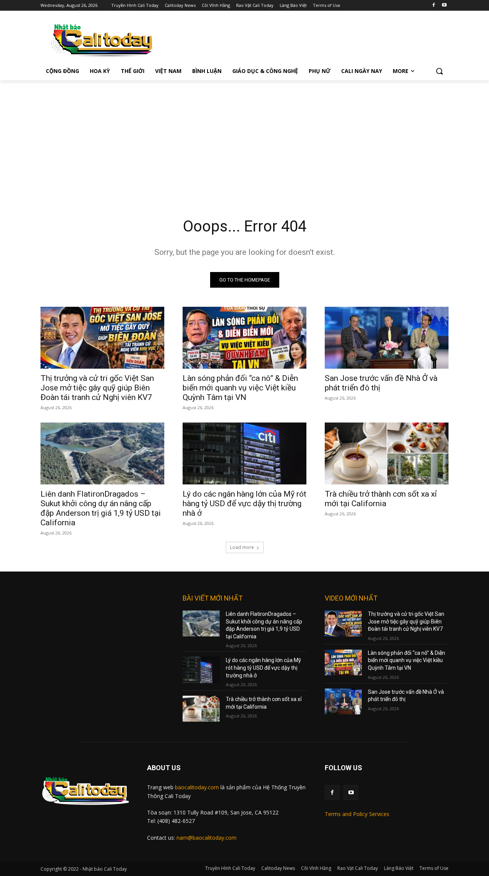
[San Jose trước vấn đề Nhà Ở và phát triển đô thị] (387, 338)
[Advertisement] (244, 137)
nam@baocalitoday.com (206, 837)
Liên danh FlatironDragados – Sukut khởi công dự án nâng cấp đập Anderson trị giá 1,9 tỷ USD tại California (100, 508)
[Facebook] (433, 5)
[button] (439, 71)
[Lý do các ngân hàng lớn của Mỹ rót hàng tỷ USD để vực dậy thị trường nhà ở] (244, 453)
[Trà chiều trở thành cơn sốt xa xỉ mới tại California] (387, 453)
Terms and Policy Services (357, 814)
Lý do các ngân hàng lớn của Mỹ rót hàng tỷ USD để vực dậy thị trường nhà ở (244, 503)
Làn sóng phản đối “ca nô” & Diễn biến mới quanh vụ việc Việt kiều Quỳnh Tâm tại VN (240, 388)
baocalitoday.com (197, 787)
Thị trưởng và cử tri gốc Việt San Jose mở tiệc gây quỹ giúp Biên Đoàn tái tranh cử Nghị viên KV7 (97, 388)
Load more (242, 547)
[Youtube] (444, 5)
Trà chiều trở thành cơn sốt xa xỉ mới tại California (381, 498)
